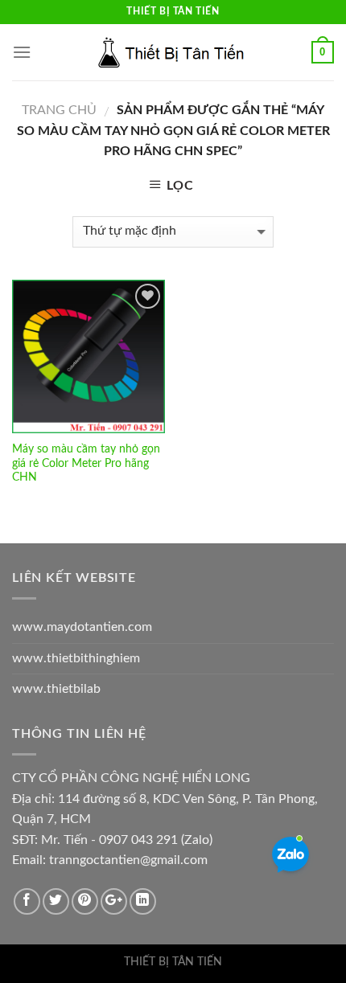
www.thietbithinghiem (76, 658)
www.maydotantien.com (82, 627)
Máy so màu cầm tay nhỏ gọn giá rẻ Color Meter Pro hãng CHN (86, 463)
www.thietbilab (56, 688)
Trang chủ (59, 110)
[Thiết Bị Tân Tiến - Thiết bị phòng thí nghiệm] (173, 52)
